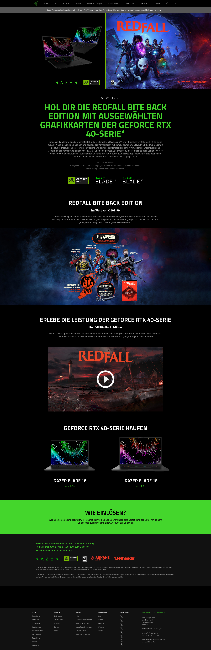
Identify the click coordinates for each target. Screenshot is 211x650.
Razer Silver (36, 638)
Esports (56, 627)
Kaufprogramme (37, 627)
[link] (35, 3)
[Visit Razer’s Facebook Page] (121, 616)
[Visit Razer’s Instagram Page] (121, 620)
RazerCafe (35, 620)
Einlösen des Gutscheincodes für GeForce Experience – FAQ (65, 543)
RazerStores (36, 616)
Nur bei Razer (36, 634)
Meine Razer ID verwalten (84, 627)
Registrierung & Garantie (84, 620)
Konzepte (57, 623)
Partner (34, 642)
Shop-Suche (36, 623)
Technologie (58, 616)
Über (99, 616)
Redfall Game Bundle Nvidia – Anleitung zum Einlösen (63, 546)
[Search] (167, 3)
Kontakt (100, 631)
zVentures (101, 627)
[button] (176, 4)
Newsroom (101, 623)
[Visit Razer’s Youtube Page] (121, 633)
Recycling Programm (83, 634)
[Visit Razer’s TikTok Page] (121, 637)
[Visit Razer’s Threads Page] (121, 624)
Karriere (100, 620)
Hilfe (77, 616)
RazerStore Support (82, 623)
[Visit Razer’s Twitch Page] (121, 641)
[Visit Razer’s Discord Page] (121, 645)
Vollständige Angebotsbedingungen (54, 550)
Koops (56, 631)
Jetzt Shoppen (156, 10)
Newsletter (35, 645)
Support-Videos (81, 631)
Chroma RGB (58, 620)
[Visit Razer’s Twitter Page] (121, 629)
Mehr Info (69, 486)
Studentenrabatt (37, 631)
